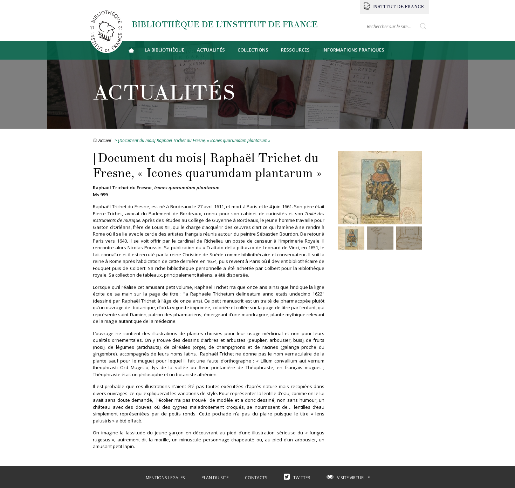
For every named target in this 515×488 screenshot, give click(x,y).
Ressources (295, 50)
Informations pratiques (353, 50)
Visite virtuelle (353, 478)
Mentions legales (165, 478)
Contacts (256, 478)
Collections (253, 50)
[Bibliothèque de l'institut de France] (106, 30)
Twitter (301, 478)
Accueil (131, 50)
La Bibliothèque (164, 50)
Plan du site (214, 478)
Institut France (398, 6)
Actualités (211, 50)
